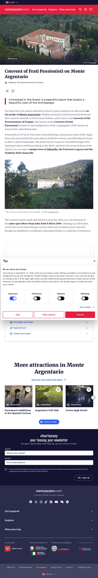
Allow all (80, 315)
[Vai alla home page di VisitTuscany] (17, 9)
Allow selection (49, 315)
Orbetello (52, 149)
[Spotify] (67, 502)
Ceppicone (53, 212)
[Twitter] (36, 502)
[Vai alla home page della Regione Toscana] (13, 548)
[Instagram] (41, 502)
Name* (8, 449)
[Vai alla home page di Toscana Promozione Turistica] (85, 549)
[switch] (37, 298)
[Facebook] (30, 502)
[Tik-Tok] (46, 502)
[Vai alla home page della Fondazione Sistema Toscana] (60, 548)
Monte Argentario (30, 114)
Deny (18, 315)
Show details (85, 307)
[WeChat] (62, 502)
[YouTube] (56, 502)
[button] (49, 511)
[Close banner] (94, 261)
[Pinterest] (51, 502)
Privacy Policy (34, 469)
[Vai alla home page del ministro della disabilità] (38, 548)
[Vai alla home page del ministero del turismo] (38, 553)
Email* (7, 458)
